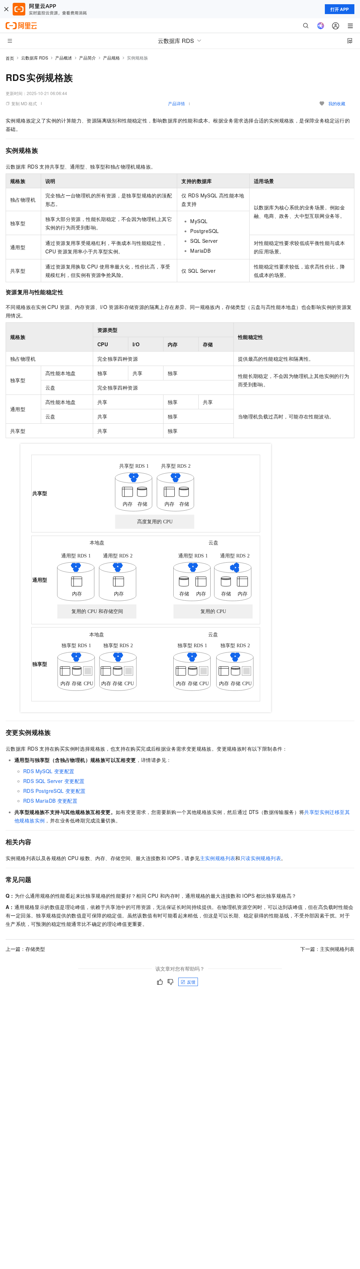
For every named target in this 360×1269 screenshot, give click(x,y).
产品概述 (63, 58)
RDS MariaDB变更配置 (50, 800)
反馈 (191, 982)
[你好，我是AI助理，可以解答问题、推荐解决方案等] (320, 25)
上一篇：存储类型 (25, 948)
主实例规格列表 (218, 857)
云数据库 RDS (34, 58)
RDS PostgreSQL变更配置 (54, 790)
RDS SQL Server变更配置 (53, 780)
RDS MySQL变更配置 (48, 771)
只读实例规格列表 (260, 857)
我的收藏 (336, 103)
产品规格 (111, 58)
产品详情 (176, 103)
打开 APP (339, 9)
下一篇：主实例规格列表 (327, 948)
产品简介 (87, 58)
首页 (10, 58)
